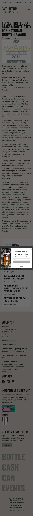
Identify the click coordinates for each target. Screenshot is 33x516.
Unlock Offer (21, 261)
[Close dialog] (31, 249)
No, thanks (21, 266)
